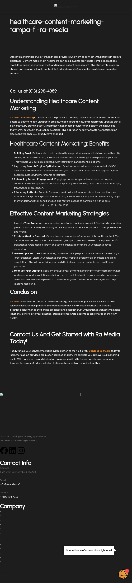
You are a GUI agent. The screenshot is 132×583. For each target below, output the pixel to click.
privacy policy (8, 572)
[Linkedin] (13, 450)
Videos (7, 524)
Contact (94, 351)
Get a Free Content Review (36, 81)
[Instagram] (21, 450)
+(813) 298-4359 (9, 497)
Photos (7, 528)
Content (15, 301)
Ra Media (104, 351)
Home (6, 511)
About (7, 515)
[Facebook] (4, 450)
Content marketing (22, 117)
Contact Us (10, 533)
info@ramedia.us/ (10, 484)
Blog (6, 520)
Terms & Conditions (32, 572)
